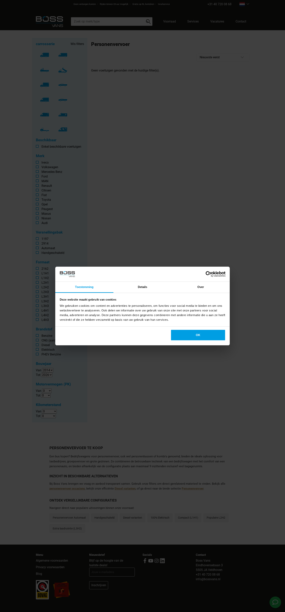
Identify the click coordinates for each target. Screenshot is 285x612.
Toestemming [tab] (84, 287)
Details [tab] (142, 287)
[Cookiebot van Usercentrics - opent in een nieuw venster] (208, 274)
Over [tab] (200, 287)
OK (198, 335)
